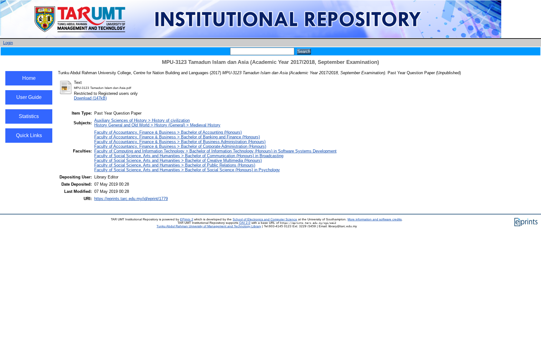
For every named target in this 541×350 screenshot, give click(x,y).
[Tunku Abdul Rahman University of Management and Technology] (251, 36)
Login (8, 42)
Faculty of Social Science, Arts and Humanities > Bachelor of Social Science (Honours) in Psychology (187, 169)
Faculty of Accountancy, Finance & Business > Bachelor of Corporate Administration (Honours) (180, 146)
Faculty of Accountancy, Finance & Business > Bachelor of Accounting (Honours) (168, 132)
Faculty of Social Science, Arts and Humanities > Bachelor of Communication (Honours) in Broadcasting (188, 155)
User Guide (29, 97)
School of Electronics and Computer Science (265, 219)
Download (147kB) (90, 98)
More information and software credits (375, 219)
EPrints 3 (186, 219)
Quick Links (29, 135)
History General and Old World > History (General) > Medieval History (157, 125)
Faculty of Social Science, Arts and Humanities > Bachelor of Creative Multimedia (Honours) (178, 160)
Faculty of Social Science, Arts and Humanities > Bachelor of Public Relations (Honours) (174, 165)
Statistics (29, 116)
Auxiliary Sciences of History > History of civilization (142, 120)
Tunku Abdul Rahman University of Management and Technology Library (209, 226)
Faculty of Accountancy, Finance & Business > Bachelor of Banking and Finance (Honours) (177, 137)
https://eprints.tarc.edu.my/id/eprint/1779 (131, 198)
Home (29, 78)
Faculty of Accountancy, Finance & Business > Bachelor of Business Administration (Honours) (179, 141)
